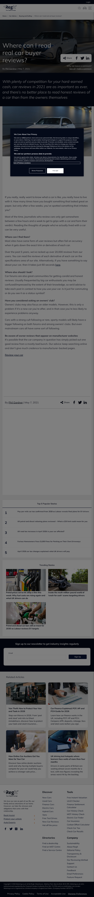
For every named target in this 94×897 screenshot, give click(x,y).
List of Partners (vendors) (22, 163)
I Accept (55, 170)
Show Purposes (37, 170)
